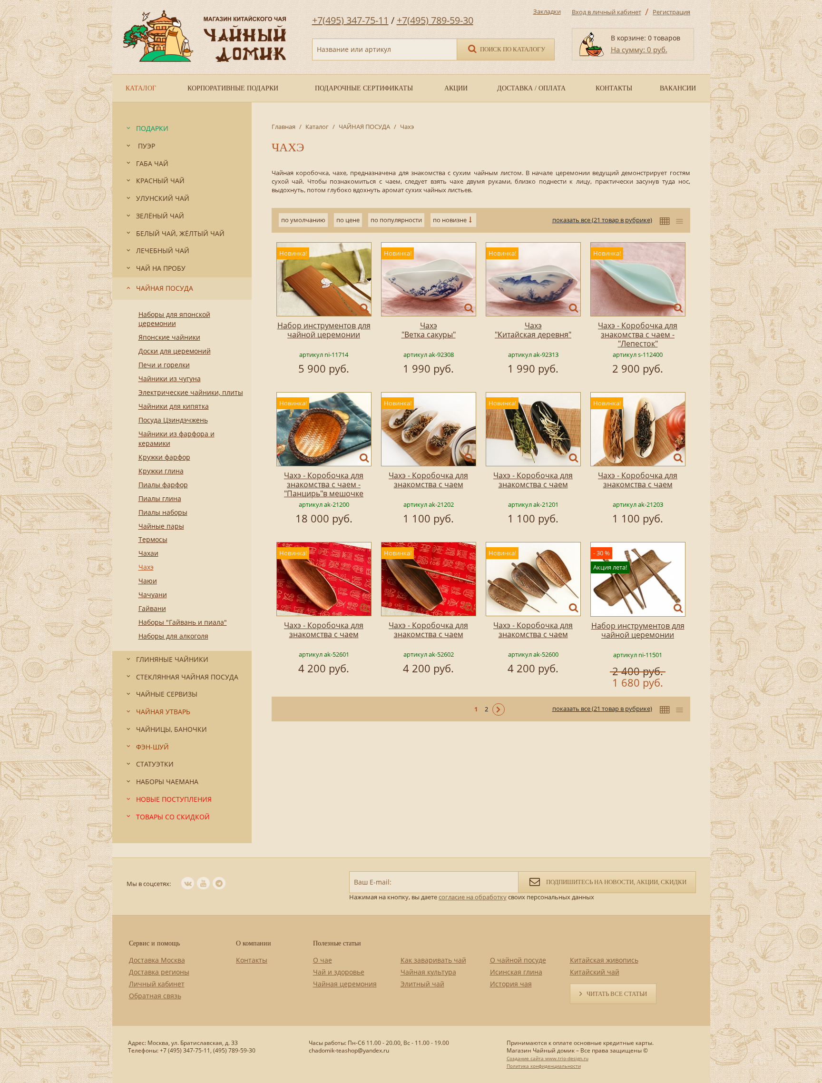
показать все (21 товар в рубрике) (602, 220)
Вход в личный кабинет (606, 12)
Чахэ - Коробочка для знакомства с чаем (428, 480)
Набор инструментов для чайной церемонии (324, 330)
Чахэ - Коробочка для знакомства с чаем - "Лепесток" (637, 334)
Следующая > (498, 709)
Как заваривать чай (433, 960)
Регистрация (671, 12)
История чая (511, 983)
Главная (283, 126)
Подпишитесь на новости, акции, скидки (615, 882)
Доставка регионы (159, 971)
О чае (322, 960)
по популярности (396, 220)
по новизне (450, 220)
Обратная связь (155, 995)
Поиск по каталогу (512, 49)
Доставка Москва (157, 960)
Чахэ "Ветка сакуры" (428, 330)
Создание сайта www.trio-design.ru (547, 1058)
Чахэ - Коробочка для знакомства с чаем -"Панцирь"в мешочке (323, 484)
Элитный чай (422, 983)
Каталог (317, 126)
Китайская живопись (604, 960)
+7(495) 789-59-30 (435, 20)
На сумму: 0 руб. (639, 49)
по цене (348, 220)
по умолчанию (303, 220)
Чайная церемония (345, 983)
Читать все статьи (617, 993)
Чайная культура (428, 971)
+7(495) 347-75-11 (350, 20)
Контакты (251, 960)
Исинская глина (516, 971)
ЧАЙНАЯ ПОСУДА (364, 126)
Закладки (547, 11)
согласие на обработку (473, 897)
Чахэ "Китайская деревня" (533, 330)
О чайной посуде (518, 960)
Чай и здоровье (338, 971)
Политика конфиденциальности (544, 1066)
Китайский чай (594, 971)
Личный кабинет (157, 983)
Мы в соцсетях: (149, 883)
